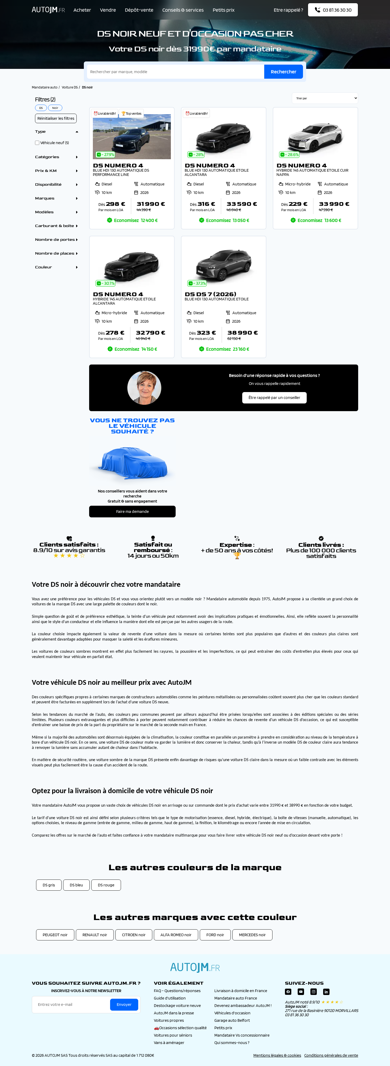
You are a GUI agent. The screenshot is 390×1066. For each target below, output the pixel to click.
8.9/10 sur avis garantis (69, 552)
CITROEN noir (134, 934)
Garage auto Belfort (232, 1020)
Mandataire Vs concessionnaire (242, 1035)
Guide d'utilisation (170, 998)
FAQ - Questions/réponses (177, 990)
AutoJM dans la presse (174, 1012)
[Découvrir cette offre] (132, 168)
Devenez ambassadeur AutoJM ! (243, 1005)
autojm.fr (195, 968)
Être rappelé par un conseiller (274, 397)
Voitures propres (169, 1020)
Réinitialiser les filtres (55, 118)
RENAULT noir (95, 934)
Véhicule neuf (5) (54, 143)
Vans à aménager (169, 1042)
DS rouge (106, 884)
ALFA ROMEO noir (176, 934)
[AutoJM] (48, 10)
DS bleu (76, 884)
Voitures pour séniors (173, 1035)
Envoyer (124, 1004)
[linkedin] (326, 993)
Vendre (108, 10)
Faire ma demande (132, 511)
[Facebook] (288, 993)
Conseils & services (183, 10)
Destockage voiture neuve (177, 1005)
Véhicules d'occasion (232, 1012)
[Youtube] (301, 993)
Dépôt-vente (139, 10)
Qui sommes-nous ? (231, 1042)
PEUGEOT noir (55, 934)
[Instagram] (313, 993)
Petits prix (224, 10)
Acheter (82, 10)
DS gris (49, 884)
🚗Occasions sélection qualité (180, 1027)
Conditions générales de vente (331, 1055)
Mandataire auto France (235, 998)
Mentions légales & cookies (277, 1055)
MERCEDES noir (252, 934)
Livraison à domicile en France (240, 990)
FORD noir (215, 934)
